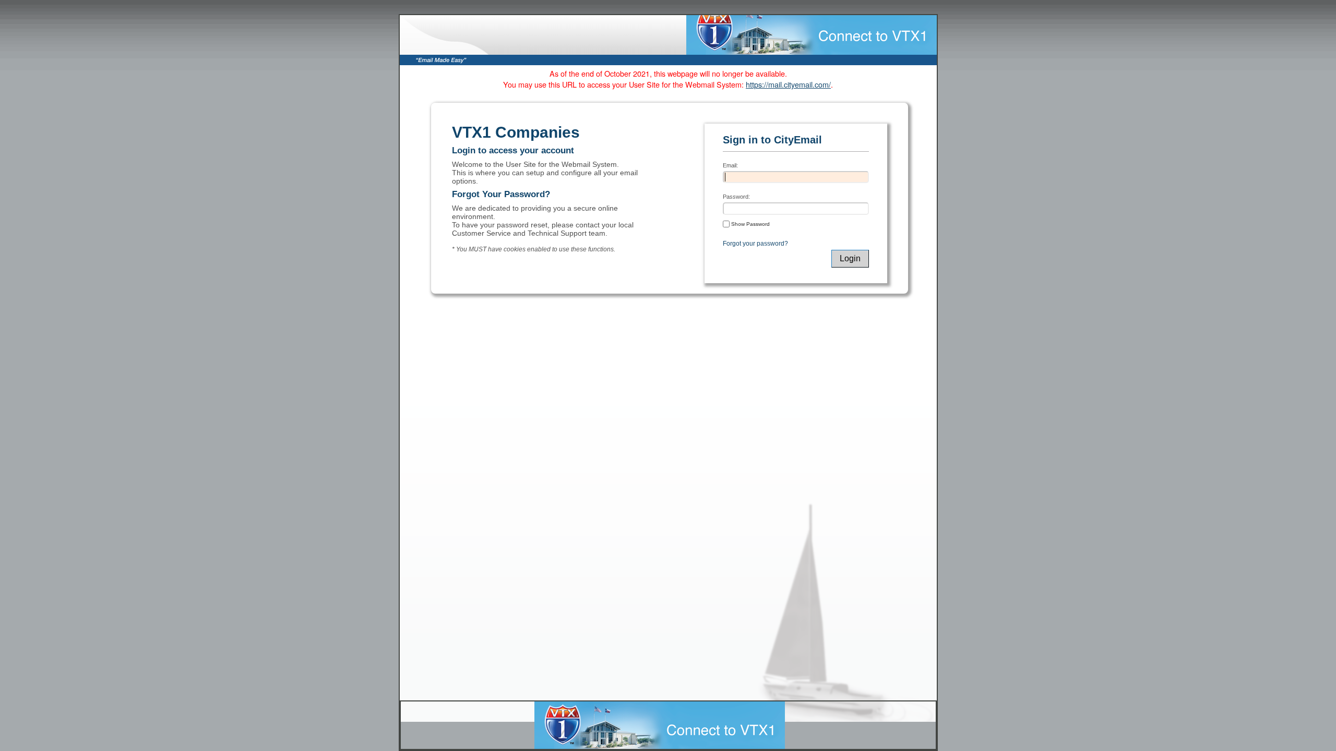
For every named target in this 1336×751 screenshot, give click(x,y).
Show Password (750, 224)
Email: (730, 165)
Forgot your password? (755, 243)
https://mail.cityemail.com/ (788, 84)
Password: (736, 196)
